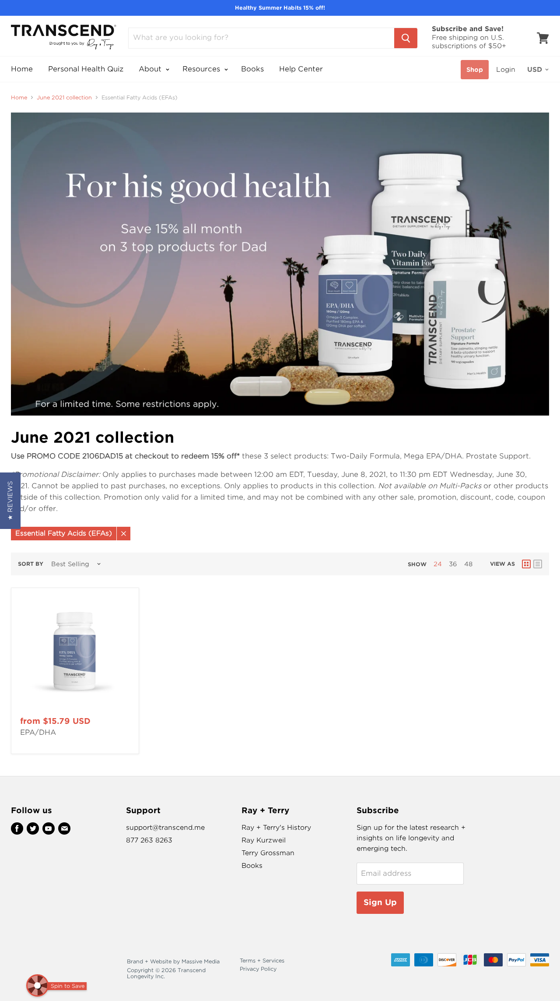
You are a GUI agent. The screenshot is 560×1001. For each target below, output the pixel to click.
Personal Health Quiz (85, 69)
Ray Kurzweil (264, 840)
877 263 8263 (149, 840)
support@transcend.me (165, 828)
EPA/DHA (38, 732)
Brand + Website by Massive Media (173, 961)
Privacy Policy (258, 969)
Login (505, 70)
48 (468, 563)
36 (453, 563)
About (151, 69)
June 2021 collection (64, 98)
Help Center (301, 69)
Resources (202, 69)
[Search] (405, 38)
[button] (10, 500)
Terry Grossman (268, 853)
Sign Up (380, 902)
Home (22, 69)
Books (252, 69)
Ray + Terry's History (276, 828)
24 (438, 563)
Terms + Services (262, 960)
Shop (474, 69)
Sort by (30, 564)
